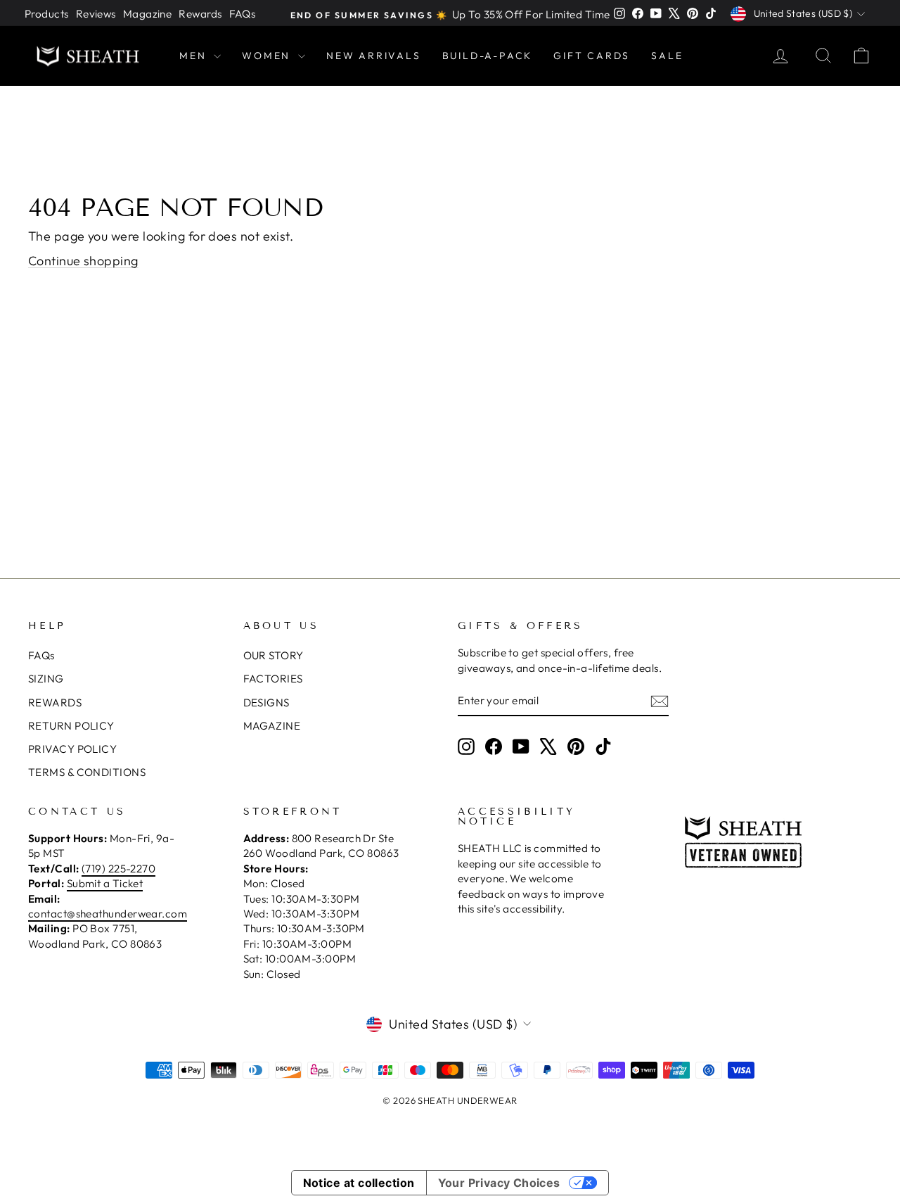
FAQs (242, 13)
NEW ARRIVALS (373, 55)
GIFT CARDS (591, 55)
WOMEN (268, 55)
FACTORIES (273, 678)
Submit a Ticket (105, 883)
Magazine (147, 13)
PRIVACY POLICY (72, 749)
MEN (194, 55)
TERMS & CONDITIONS (87, 772)
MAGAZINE (272, 725)
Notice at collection (359, 1183)
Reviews (96, 13)
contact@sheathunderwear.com (107, 913)
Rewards (200, 13)
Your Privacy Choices (499, 1183)
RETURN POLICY (71, 725)
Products (47, 13)
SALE (667, 55)
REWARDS (55, 702)
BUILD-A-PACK (487, 55)
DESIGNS (266, 702)
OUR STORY (273, 655)
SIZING (46, 678)
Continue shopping (83, 261)
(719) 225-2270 (118, 868)
